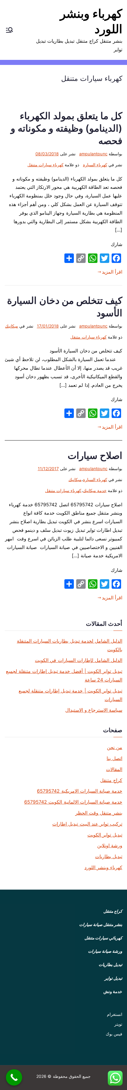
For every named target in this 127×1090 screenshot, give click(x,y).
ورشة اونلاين (109, 845)
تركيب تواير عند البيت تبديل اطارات (87, 824)
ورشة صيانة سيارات (105, 951)
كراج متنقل (111, 780)
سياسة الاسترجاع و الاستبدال (93, 710)
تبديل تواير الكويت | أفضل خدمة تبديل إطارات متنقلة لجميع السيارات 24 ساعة (64, 675)
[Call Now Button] (14, 1077)
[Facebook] (116, 258)
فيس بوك (114, 1033)
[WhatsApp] (93, 258)
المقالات (114, 769)
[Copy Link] (81, 258)
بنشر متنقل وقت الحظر (98, 813)
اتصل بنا (114, 758)
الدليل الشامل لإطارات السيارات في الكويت (78, 660)
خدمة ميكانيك (95, 490)
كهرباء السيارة (95, 164)
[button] (9, 30)
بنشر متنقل (112, 924)
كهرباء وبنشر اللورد (103, 867)
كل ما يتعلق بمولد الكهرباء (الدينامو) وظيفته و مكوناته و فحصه (66, 128)
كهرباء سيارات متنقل (45, 164)
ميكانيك (11, 325)
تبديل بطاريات (108, 856)
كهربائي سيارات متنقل (103, 937)
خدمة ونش (112, 991)
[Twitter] (104, 258)
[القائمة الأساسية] (9, 30)
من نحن (114, 747)
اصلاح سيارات (95, 455)
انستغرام (114, 1014)
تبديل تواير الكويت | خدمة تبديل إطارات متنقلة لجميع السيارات (70, 695)
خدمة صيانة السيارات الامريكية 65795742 (79, 791)
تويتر (118, 1024)
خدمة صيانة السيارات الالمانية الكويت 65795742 (73, 802)
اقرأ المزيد (112, 272)
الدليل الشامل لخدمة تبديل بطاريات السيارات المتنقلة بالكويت (69, 645)
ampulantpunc (93, 153)
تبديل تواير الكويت (104, 835)
